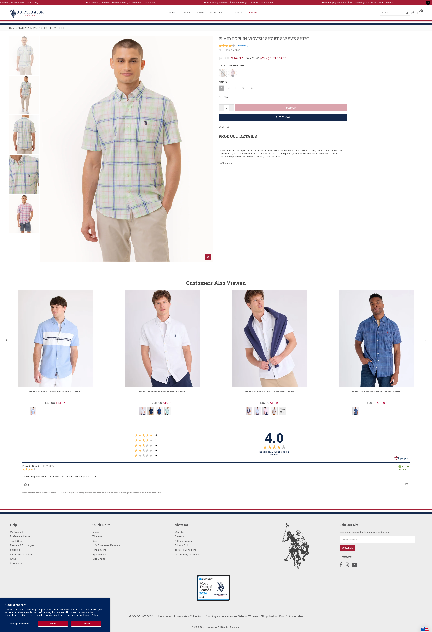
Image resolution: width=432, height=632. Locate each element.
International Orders (21, 554)
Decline (86, 623)
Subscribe (347, 548)
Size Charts (98, 558)
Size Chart (224, 97)
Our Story (180, 532)
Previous (43, 149)
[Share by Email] (228, 126)
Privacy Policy (90, 615)
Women (185, 12)
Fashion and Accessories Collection (180, 616)
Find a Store (99, 549)
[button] (6, 340)
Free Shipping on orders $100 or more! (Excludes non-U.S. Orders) (112, 2)
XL (243, 88)
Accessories (216, 12)
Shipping (15, 549)
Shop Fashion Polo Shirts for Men (282, 616)
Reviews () (243, 45)
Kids (94, 541)
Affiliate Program (184, 541)
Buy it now (283, 117)
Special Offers (100, 554)
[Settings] (413, 12)
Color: (231, 65)
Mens (95, 532)
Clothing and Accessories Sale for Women (232, 616)
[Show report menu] (406, 484)
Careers (179, 536)
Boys (199, 12)
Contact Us (16, 563)
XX (252, 88)
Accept (53, 623)
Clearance (236, 12)
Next (210, 149)
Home (12, 28)
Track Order (16, 541)
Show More (282, 410)
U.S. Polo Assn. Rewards (106, 545)
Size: (223, 82)
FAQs (13, 558)
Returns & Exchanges (22, 545)
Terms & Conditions (185, 549)
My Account (16, 532)
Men (171, 12)
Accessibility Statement (187, 554)
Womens (97, 536)
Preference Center (20, 536)
